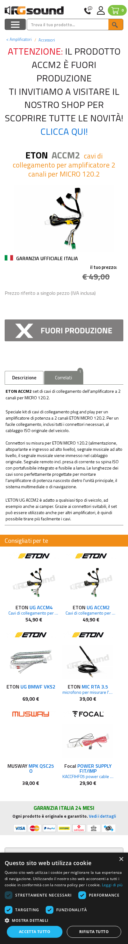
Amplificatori (19, 39)
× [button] (121, 859)
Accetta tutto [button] (34, 931)
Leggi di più (112, 885)
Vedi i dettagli (102, 816)
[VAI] (115, 24)
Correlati (68, 376)
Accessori (46, 40)
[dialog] (64, 898)
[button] (64, 920)
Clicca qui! (64, 131)
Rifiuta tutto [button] (94, 931)
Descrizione (24, 377)
